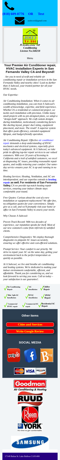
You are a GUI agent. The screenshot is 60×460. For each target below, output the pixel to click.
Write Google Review (30, 331)
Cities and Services (30, 324)
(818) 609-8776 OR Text (23, 14)
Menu (30, 58)
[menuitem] (30, 325)
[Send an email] (20, 20)
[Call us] (9, 6)
